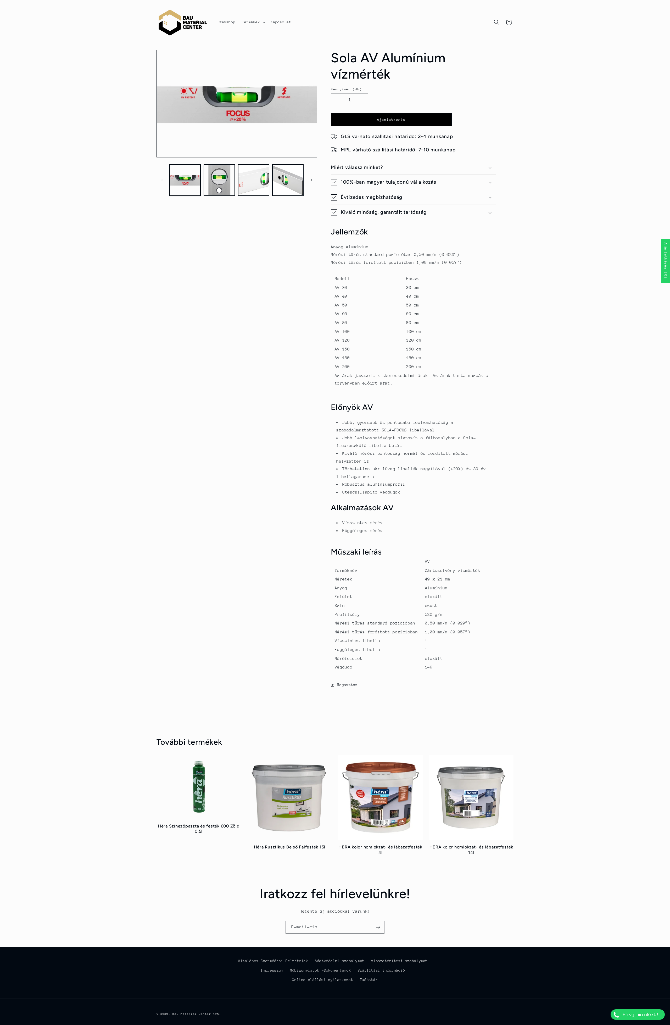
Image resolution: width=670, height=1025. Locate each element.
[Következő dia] (311, 180)
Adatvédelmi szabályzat (340, 961)
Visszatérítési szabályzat (399, 961)
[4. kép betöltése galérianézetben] (288, 180)
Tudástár (369, 980)
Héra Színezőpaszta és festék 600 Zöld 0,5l (199, 829)
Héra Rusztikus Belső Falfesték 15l (290, 847)
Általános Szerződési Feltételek (273, 961)
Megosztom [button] (347, 685)
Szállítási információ (381, 970)
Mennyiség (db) (346, 89)
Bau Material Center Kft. (196, 1014)
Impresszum (272, 970)
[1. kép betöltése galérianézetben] (185, 180)
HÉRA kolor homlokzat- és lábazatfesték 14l (471, 850)
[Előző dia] (162, 180)
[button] (253, 22)
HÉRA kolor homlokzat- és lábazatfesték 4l (380, 850)
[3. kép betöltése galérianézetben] (254, 180)
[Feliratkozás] (378, 927)
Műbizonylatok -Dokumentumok (320, 970)
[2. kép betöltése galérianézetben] (219, 180)
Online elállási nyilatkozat (322, 980)
